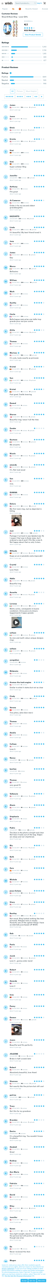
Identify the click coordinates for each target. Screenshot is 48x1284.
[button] (35, 3)
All (12, 91)
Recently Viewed (31, 9)
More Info (41, 1281)
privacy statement (8, 1269)
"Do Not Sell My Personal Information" (18, 1276)
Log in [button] (39, 3)
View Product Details (33, 35)
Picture (20, 91)
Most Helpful (31, 91)
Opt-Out (32, 1281)
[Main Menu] (2, 3)
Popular (5, 9)
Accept (24, 1281)
